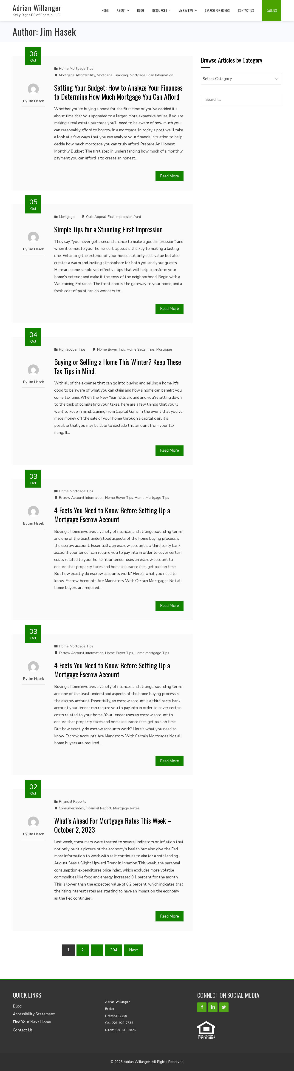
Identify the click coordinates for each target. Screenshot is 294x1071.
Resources (159, 10)
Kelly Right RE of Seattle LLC (36, 15)
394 (113, 950)
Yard (137, 216)
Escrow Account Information (81, 497)
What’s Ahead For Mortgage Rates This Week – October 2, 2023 (112, 825)
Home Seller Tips (141, 349)
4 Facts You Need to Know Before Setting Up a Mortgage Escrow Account (112, 514)
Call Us (271, 10)
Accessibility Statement (34, 1014)
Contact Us (246, 10)
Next (133, 950)
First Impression (120, 216)
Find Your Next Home (32, 1022)
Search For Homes (217, 10)
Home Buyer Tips (111, 349)
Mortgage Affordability (77, 75)
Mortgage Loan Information (151, 75)
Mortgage (67, 216)
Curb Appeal (96, 216)
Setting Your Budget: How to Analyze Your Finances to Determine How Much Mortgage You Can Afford (118, 92)
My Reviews (185, 10)
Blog (140, 10)
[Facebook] (201, 1007)
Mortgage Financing (112, 75)
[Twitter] (224, 1007)
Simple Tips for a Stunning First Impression (108, 229)
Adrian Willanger (37, 7)
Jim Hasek (36, 101)
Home (105, 10)
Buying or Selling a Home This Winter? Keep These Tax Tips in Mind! (117, 366)
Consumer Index (71, 808)
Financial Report (98, 808)
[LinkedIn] (213, 1007)
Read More (169, 176)
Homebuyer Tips (72, 349)
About (121, 10)
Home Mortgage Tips (76, 68)
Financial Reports (72, 801)
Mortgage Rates (126, 808)
